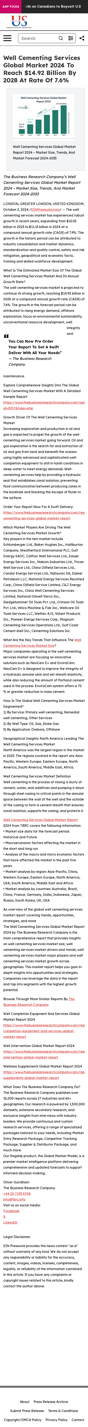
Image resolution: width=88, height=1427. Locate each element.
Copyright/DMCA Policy (22, 1420)
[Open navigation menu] (7, 38)
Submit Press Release (27, 1411)
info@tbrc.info (14, 1199)
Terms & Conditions (63, 1411)
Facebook (11, 1211)
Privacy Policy (56, 1420)
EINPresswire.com (45, 209)
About (24, 1402)
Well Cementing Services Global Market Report (40, 820)
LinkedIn (10, 1222)
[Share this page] (82, 38)
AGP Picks (10, 6)
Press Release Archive (51, 1402)
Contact (78, 1420)
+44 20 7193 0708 (17, 1194)
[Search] (61, 38)
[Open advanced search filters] (71, 38)
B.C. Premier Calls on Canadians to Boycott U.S (41, 6)
